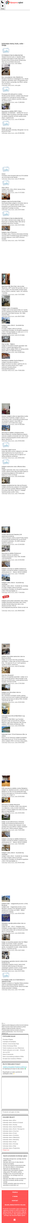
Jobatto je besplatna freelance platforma (14, 1067)
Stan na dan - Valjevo (8, 344)
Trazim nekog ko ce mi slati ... (14, 1050)
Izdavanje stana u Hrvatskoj (11, 1135)
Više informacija (18, 1031)
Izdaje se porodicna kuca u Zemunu (13, 822)
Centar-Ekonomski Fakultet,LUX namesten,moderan (12, 535)
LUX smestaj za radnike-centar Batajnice (14, 788)
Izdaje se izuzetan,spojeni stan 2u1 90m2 (14, 942)
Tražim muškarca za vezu (13, 1048)
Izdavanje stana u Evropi (10, 1133)
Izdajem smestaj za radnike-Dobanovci (14, 569)
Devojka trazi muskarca (12, 1058)
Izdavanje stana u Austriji (10, 1124)
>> (4, 1023)
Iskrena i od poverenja (11, 1044)
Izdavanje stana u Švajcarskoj (11, 1148)
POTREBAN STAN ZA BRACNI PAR (12, 55)
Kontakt (15, 1200)
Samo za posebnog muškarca (13, 1056)
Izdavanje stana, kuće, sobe (10, 63)
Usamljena (9, 1041)
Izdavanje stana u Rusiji (9, 1142)
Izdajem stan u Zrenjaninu (10, 308)
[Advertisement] (15, 25)
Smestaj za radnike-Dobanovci (11, 553)
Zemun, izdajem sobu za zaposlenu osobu (15, 416)
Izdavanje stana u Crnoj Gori (11, 1131)
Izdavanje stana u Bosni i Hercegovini (13, 1129)
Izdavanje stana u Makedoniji (11, 1137)
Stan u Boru (5, 187)
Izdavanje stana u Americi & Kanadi (13, 1122)
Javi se (6, 1052)
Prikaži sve (6, 1150)
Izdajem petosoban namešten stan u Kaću (15, 601)
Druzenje (8, 1039)
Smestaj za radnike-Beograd (11, 804)
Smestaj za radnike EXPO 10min (12, 111)
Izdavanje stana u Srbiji (9, 1146)
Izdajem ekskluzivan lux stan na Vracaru (14, 485)
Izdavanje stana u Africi (9, 1120)
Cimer (4, 174)
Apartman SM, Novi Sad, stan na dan (13, 286)
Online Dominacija (10, 1046)
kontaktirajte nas (13, 1185)
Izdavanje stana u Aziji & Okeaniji (12, 1127)
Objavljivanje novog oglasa (15, 1205)
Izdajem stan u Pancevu (9, 232)
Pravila (15, 1192)
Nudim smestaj (6, 128)
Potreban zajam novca (9, 449)
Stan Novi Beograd (7, 675)
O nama (15, 1196)
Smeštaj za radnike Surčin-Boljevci (12, 360)
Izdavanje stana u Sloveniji (10, 1144)
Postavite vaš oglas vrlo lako (11, 1112)
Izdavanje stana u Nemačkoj (11, 1139)
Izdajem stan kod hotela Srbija (11, 201)
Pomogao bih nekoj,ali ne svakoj (12, 94)
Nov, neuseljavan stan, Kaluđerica (12, 77)
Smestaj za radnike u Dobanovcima (13, 432)
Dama (8, 1054)
